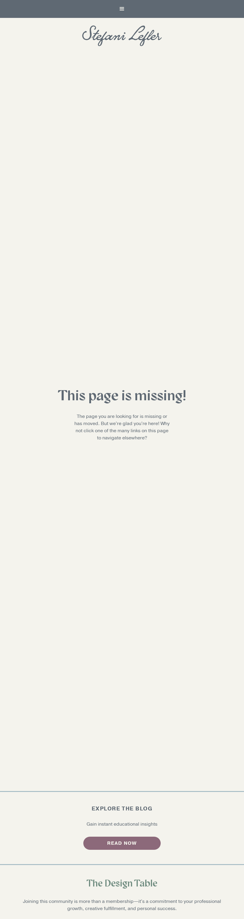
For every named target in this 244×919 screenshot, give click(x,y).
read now (122, 843)
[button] (122, 9)
